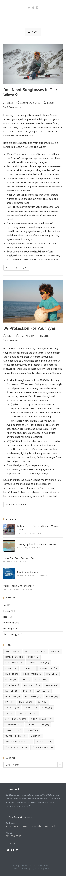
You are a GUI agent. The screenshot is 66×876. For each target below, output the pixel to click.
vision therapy (10, 634)
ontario (12, 708)
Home (48, 868)
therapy (32, 730)
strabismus (13, 725)
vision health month (18, 742)
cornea (10, 668)
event (25, 680)
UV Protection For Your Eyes (29, 328)
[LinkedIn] (17, 850)
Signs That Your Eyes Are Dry (18, 558)
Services (26, 865)
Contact (36, 868)
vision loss (44, 742)
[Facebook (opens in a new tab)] (33, 8)
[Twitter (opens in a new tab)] (29, 8)
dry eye (51, 674)
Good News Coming (27, 572)
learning (26, 702)
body (55, 651)
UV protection (15, 736)
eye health (32, 685)
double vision (32, 674)
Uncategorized (10, 628)
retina (47, 708)
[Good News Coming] (9, 573)
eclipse (10, 680)
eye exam (12, 685)
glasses (43, 691)
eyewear (51, 685)
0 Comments (14, 107)
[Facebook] (12, 850)
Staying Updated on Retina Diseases (36, 544)
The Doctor (21, 868)
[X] (8, 850)
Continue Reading (17, 268)
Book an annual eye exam (17, 480)
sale (9, 713)
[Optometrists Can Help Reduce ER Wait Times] (9, 529)
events (41, 680)
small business (15, 719)
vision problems (16, 747)
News (14, 865)
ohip (42, 702)
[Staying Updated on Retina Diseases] (9, 545)
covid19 (28, 668)
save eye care (27, 713)
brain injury (14, 657)
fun (5, 605)
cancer (33, 657)
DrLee (10, 103)
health (50, 103)
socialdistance (41, 719)
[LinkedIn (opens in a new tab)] (37, 8)
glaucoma (12, 696)
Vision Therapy (43, 865)
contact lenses (38, 663)
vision (36, 736)
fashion (11, 691)
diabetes (11, 674)
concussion (14, 663)
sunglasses (13, 730)
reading (30, 708)
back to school (35, 651)
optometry (8, 622)
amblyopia (12, 651)
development (48, 668)
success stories (38, 725)
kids (5, 617)
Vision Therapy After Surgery (19, 586)
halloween (33, 696)
